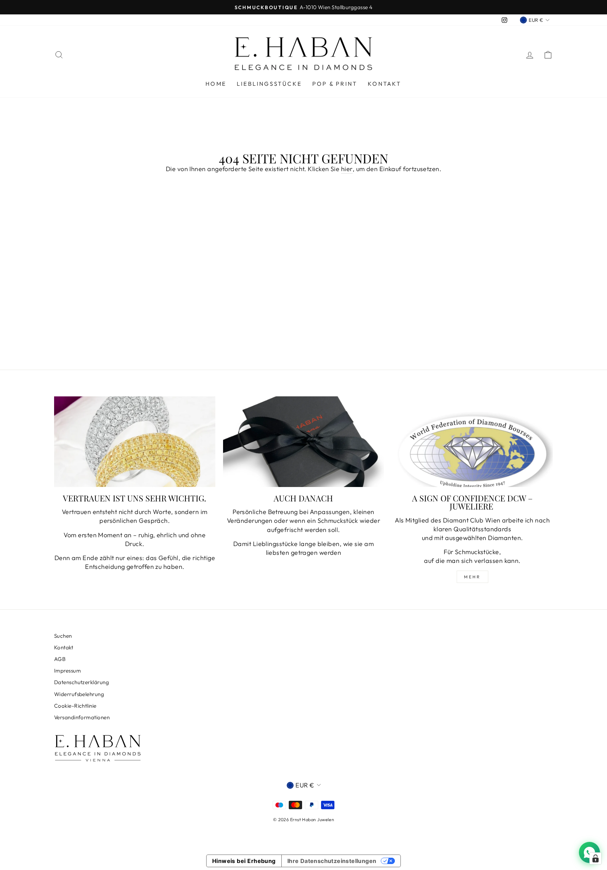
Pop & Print (334, 83)
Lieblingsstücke (269, 83)
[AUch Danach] (303, 441)
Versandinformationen (82, 717)
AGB (60, 659)
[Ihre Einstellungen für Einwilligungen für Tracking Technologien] (595, 858)
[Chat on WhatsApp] (589, 852)
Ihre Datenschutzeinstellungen (332, 860)
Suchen (63, 635)
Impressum (67, 670)
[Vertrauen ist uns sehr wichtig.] (134, 441)
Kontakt (384, 83)
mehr (472, 576)
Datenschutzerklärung (81, 682)
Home (215, 83)
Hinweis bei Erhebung (244, 860)
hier (347, 169)
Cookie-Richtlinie (75, 705)
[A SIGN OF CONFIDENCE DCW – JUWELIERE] (472, 441)
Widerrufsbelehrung (79, 694)
